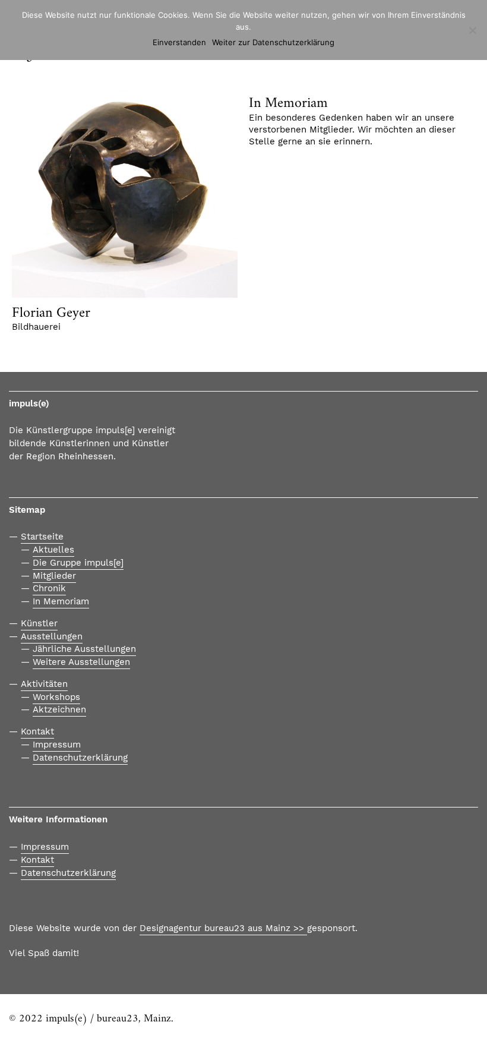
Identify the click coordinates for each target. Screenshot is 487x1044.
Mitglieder (54, 575)
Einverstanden (179, 42)
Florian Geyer (51, 313)
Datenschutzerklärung (80, 757)
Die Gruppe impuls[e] (78, 562)
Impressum (57, 744)
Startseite (42, 536)
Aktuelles (53, 549)
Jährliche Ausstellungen (84, 649)
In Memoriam (288, 103)
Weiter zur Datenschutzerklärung (273, 42)
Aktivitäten (44, 684)
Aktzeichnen (59, 709)
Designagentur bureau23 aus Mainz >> (223, 928)
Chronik (49, 588)
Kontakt (37, 731)
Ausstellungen (52, 636)
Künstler (39, 623)
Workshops (56, 697)
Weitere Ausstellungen (81, 662)
